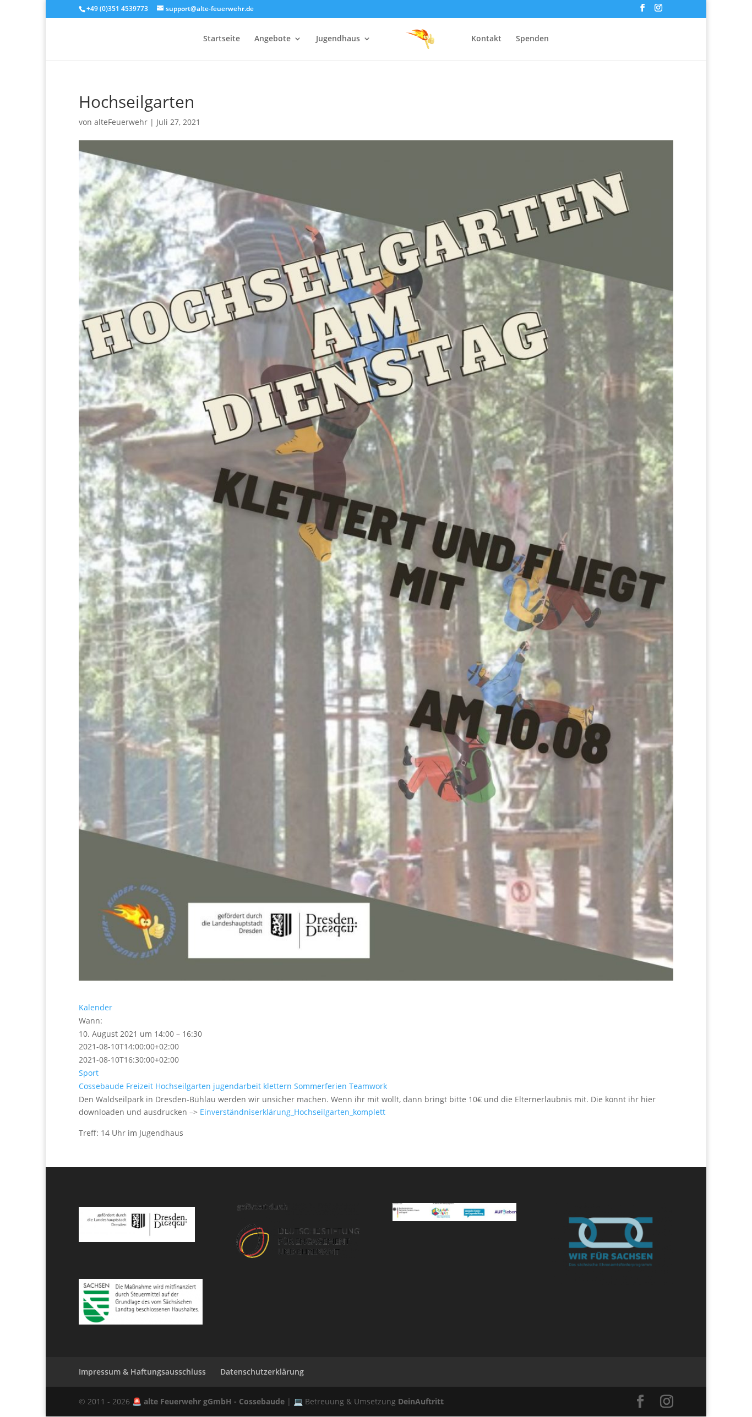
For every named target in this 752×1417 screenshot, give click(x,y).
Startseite (221, 39)
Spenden (532, 39)
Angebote (272, 39)
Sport (89, 1073)
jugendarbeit (237, 1086)
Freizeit (139, 1086)
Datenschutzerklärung (262, 1371)
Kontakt (486, 39)
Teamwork (368, 1086)
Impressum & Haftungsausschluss (142, 1371)
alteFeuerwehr (121, 122)
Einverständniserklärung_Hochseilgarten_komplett (292, 1112)
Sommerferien (320, 1086)
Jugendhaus (338, 39)
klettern (277, 1086)
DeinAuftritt (421, 1401)
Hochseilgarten (183, 1086)
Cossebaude (101, 1086)
